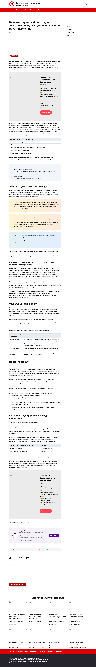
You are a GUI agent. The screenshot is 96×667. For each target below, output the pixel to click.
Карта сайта (51, 651)
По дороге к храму (18, 176)
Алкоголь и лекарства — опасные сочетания (16, 643)
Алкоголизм (19, 10)
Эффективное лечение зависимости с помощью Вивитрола (57, 644)
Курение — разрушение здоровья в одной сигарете (77, 643)
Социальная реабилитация (20, 174)
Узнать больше (45, 112)
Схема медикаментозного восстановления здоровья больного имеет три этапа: (36, 171)
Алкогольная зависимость (30, 3)
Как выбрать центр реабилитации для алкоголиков (27, 178)
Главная (12, 10)
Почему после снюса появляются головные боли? (76, 616)
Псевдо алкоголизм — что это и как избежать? (37, 643)
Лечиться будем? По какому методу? (23, 169)
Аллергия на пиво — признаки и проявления (36, 615)
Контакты (50, 10)
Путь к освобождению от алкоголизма (17, 615)
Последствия (41, 10)
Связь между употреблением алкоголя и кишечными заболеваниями (57, 616)
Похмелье (33, 10)
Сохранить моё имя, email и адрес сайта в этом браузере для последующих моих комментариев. (31, 580)
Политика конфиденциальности (16, 662)
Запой (26, 10)
